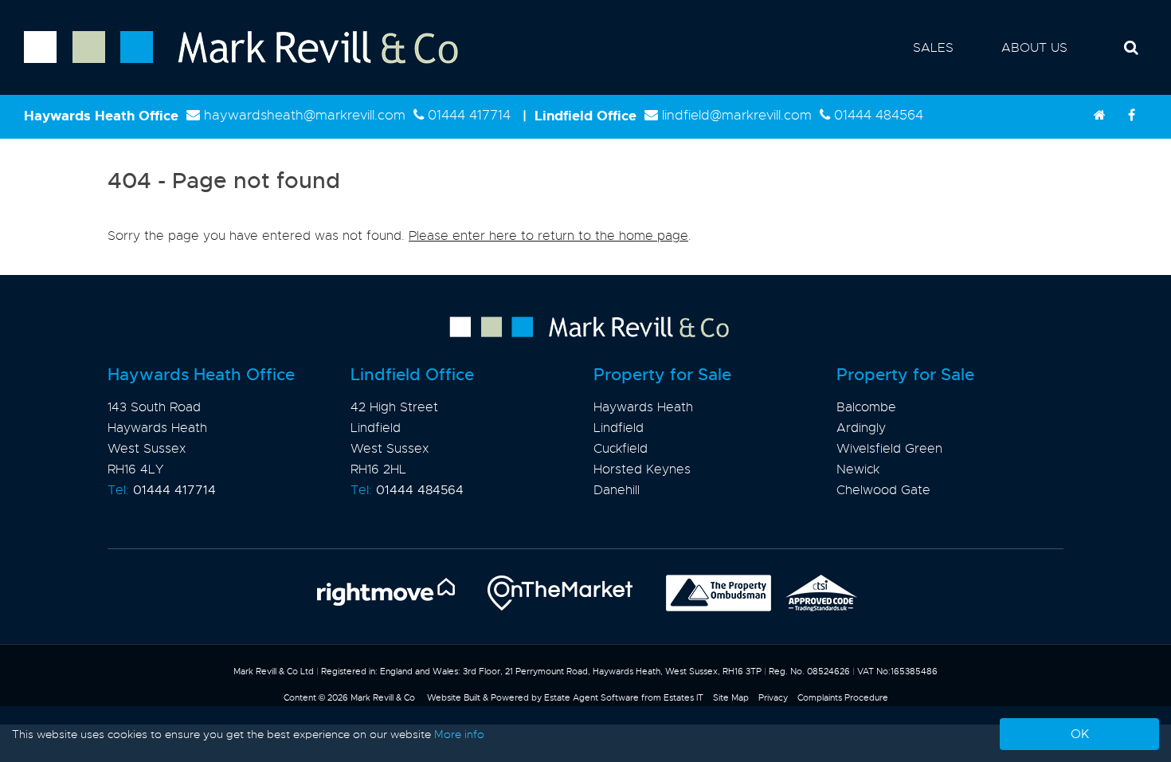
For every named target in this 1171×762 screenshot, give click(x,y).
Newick (857, 469)
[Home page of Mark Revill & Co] (229, 65)
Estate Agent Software (591, 697)
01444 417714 (469, 115)
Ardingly (861, 428)
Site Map (731, 697)
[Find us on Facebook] (1131, 116)
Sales (933, 48)
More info (459, 734)
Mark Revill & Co (383, 697)
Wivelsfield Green (889, 449)
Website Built (453, 697)
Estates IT (683, 697)
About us (1034, 48)
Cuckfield (620, 449)
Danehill (616, 490)
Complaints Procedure (842, 697)
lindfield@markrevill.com (737, 115)
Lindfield (618, 428)
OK (1080, 734)
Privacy (773, 697)
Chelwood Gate (883, 490)
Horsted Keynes (642, 469)
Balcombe (866, 407)
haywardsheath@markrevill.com (304, 115)
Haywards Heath (643, 407)
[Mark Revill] (1099, 116)
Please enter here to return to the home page (548, 236)
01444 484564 (878, 115)
